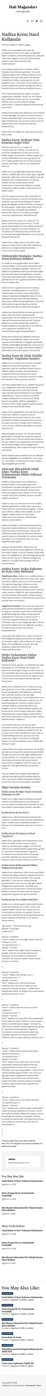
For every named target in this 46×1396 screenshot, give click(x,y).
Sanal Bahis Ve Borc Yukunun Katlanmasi (22, 1181)
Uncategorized (7, 1293)
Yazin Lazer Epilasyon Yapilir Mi (17, 1363)
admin (27, 45)
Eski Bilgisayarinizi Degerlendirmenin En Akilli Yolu (22, 1350)
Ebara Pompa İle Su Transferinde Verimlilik (18, 1194)
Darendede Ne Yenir (11, 1337)
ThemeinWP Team (33, 1385)
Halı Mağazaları (23, 7)
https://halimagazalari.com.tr (18, 1163)
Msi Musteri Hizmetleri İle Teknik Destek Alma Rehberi (22, 1209)
